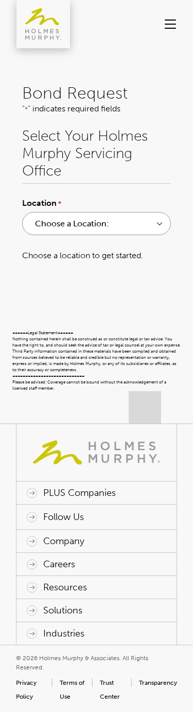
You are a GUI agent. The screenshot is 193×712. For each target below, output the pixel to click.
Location (41, 203)
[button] (169, 24)
